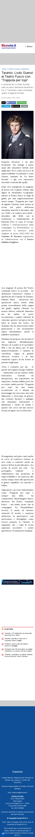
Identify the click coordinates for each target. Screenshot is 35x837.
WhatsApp (22, 102)
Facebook (12, 102)
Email (25, 106)
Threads (16, 106)
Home (4, 69)
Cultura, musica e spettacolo (18, 69)
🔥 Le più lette (7, 629)
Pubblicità (17, 772)
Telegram (7, 106)
